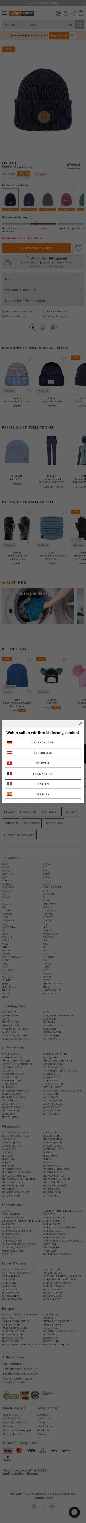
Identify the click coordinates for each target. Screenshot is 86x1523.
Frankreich (43, 773)
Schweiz (43, 763)
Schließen (80, 723)
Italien (43, 784)
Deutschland (43, 742)
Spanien (43, 794)
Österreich (43, 753)
